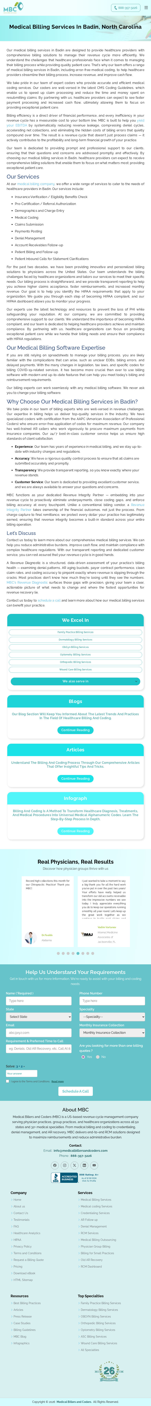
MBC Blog (20, 1336)
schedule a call (50, 600)
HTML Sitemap (23, 1280)
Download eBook (24, 1273)
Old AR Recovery (92, 1260)
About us (19, 1206)
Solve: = (15, 1066)
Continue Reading (75, 730)
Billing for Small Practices (97, 1253)
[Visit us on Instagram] (65, 1165)
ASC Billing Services (94, 1336)
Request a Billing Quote (29, 1260)
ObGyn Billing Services (75, 647)
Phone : (75, 1156)
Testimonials (21, 1219)
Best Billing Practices (27, 1303)
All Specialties (90, 1350)
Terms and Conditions (27, 1253)
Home (17, 1199)
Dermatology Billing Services (75, 639)
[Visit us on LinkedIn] (84, 1165)
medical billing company (35, 184)
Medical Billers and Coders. (74, 1401)
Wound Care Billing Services (75, 669)
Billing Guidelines (25, 1330)
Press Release (23, 1316)
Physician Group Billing (95, 1246)
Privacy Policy (23, 1246)
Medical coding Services (96, 1206)
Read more (58, 1081)
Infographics (21, 1343)
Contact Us (21, 1213)
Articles (18, 1309)
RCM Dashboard (91, 1266)
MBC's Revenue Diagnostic (27, 582)
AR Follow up (89, 1219)
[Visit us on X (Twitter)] (74, 1165)
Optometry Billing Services (75, 654)
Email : (75, 1151)
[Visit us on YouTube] (94, 1165)
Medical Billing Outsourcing (98, 1239)
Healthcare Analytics (27, 1233)
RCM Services (90, 1233)
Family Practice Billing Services (75, 632)
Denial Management (94, 1226)
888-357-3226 (127, 8)
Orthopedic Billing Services (75, 662)
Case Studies (22, 1323)
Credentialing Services (95, 1213)
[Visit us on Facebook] (55, 1165)
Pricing (18, 1266)
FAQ (16, 1226)
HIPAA (17, 1239)
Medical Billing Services (96, 1199)
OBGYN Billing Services (96, 1316)
